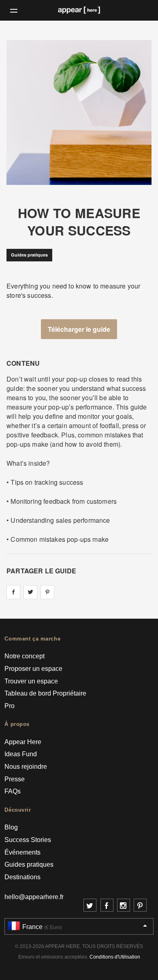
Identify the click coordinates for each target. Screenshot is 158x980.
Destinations (22, 877)
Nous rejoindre (25, 766)
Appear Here (22, 741)
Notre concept (24, 656)
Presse (14, 779)
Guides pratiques (29, 255)
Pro (9, 705)
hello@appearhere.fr (34, 896)
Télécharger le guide (79, 329)
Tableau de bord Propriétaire (45, 693)
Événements (22, 852)
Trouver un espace (31, 681)
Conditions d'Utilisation (115, 957)
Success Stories (27, 839)
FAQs (12, 791)
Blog (11, 827)
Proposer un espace (33, 668)
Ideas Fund (20, 754)
